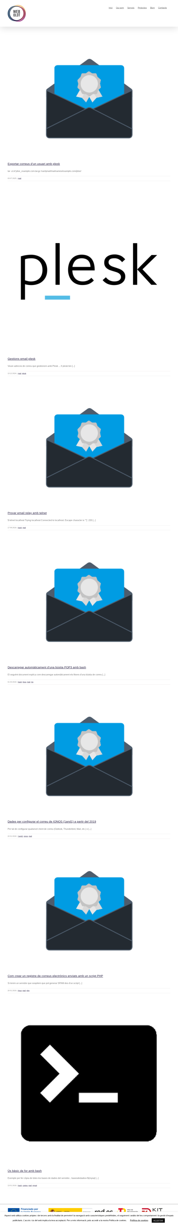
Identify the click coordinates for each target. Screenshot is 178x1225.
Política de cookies (139, 1220)
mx (32, 682)
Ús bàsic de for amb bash (25, 1170)
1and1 (20, 836)
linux (24, 682)
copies (25, 1186)
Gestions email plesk (21, 358)
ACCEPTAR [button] (158, 1220)
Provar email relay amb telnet (27, 512)
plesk (24, 373)
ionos (26, 836)
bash (20, 528)
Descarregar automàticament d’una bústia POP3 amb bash (47, 667)
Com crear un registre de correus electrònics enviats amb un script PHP (55, 975)
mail (19, 178)
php (28, 991)
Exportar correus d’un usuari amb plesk (34, 163)
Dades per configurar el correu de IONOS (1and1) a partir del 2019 (52, 821)
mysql (35, 1186)
